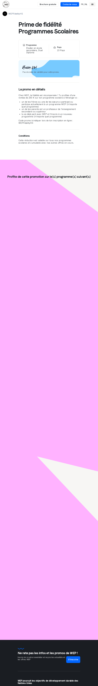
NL (86, 4)
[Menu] (92, 4)
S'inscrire (73, 659)
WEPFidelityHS (15, 13)
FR (82, 4)
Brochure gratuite (48, 4)
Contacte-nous (70, 4)
